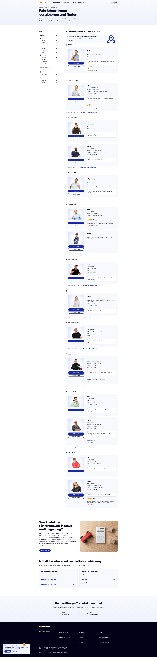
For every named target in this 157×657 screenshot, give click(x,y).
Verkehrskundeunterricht (84, 634)
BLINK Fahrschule (63, 652)
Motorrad (82, 74)
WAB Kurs (81, 642)
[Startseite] (44, 2)
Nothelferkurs (82, 632)
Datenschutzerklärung (103, 637)
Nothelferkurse (90, 74)
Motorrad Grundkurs (83, 639)
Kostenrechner (81, 2)
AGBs (100, 634)
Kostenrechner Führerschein (64, 637)
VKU (85, 74)
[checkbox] (48, 38)
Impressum (101, 639)
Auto (78, 74)
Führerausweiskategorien (64, 634)
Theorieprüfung (82, 637)
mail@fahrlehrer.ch (46, 631)
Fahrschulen (47, 7)
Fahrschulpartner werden (104, 642)
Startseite (41, 7)
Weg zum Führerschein (63, 632)
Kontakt (100, 632)
